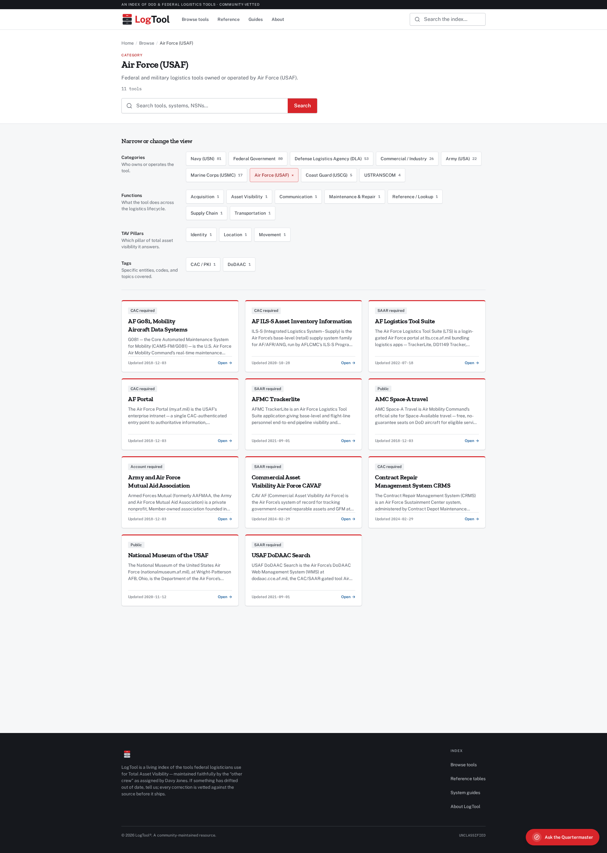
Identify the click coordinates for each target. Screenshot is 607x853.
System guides (465, 792)
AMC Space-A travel (401, 399)
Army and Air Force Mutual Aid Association (159, 481)
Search (302, 106)
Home (127, 43)
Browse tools (195, 19)
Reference (229, 19)
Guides (255, 19)
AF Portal (140, 399)
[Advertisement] (303, 650)
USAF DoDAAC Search (281, 555)
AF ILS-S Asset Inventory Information (302, 321)
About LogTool (465, 806)
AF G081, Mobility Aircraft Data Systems (157, 325)
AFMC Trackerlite (276, 399)
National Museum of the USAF (168, 555)
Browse (146, 43)
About (278, 19)
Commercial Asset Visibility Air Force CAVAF (286, 481)
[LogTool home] (145, 19)
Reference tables (468, 778)
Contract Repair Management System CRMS (412, 481)
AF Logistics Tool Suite (405, 321)
